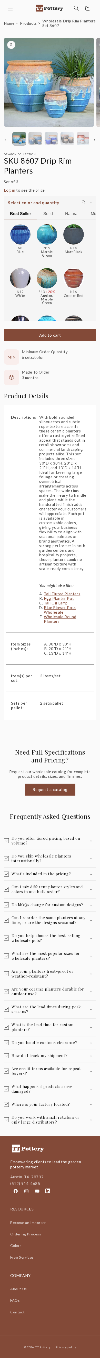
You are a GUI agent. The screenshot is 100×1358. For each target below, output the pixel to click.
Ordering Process (25, 1234)
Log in (9, 190)
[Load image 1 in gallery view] (19, 138)
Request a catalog (50, 789)
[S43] (47, 276)
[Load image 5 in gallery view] (83, 138)
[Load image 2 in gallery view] (35, 138)
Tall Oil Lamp (56, 603)
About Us (18, 1289)
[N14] (73, 232)
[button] (10, 8)
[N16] (73, 276)
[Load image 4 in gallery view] (67, 138)
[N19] (47, 232)
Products (28, 23)
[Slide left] (5, 140)
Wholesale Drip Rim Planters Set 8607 (69, 23)
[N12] (20, 276)
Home (9, 23)
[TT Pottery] (50, 8)
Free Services (22, 1257)
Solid (48, 214)
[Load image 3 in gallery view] (51, 138)
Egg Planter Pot (59, 598)
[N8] (20, 232)
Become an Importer (28, 1222)
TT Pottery (43, 1347)
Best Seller (20, 214)
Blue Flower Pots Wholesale (60, 609)
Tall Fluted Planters (62, 593)
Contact (17, 1312)
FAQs (15, 1300)
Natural (71, 214)
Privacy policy (66, 1347)
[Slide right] (94, 140)
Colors (16, 1245)
